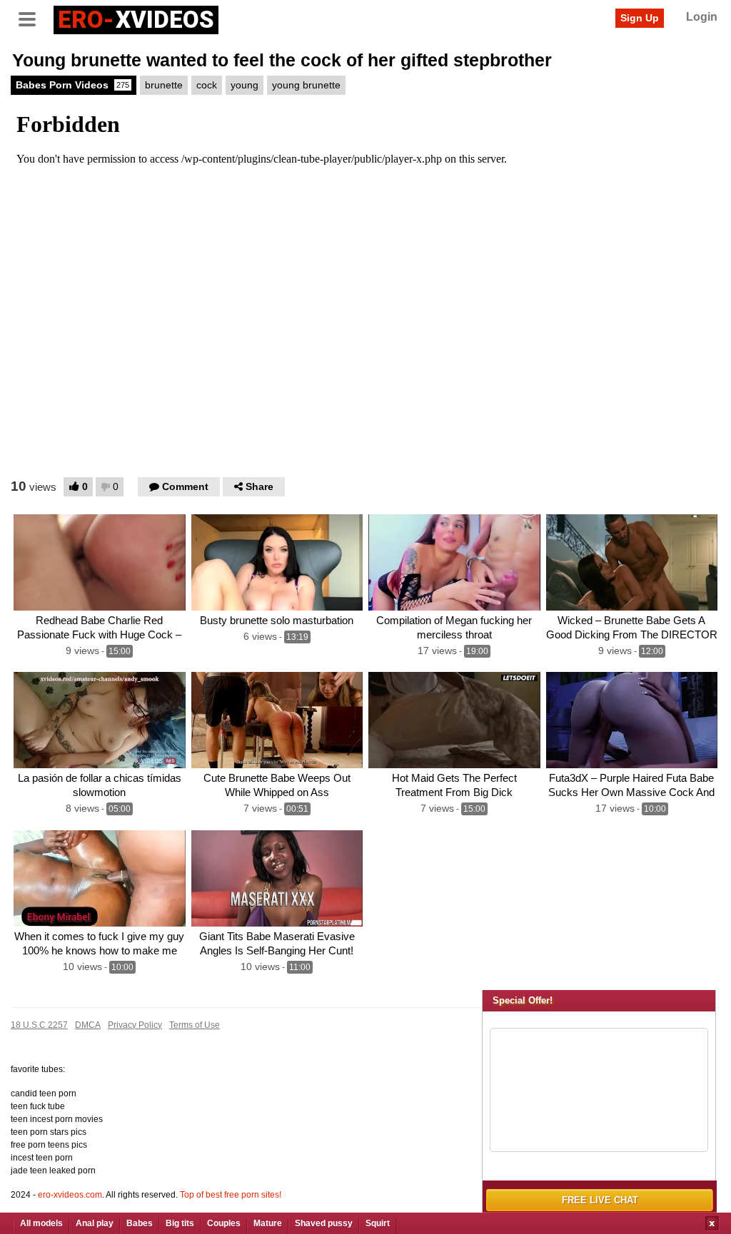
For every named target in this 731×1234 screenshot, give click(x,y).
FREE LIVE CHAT (600, 1200)
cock (206, 85)
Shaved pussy (324, 1223)
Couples (224, 1223)
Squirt (378, 1223)
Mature (267, 1223)
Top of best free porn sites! (230, 1195)
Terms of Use (194, 1025)
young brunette (306, 85)
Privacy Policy (135, 1025)
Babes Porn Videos (72, 85)
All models (41, 1223)
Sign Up (639, 18)
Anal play (95, 1223)
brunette (164, 85)
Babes (139, 1223)
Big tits (180, 1223)
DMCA (88, 1025)
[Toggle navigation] (32, 18)
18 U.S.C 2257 (39, 1025)
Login (701, 17)
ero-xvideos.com (70, 1195)
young (244, 85)
